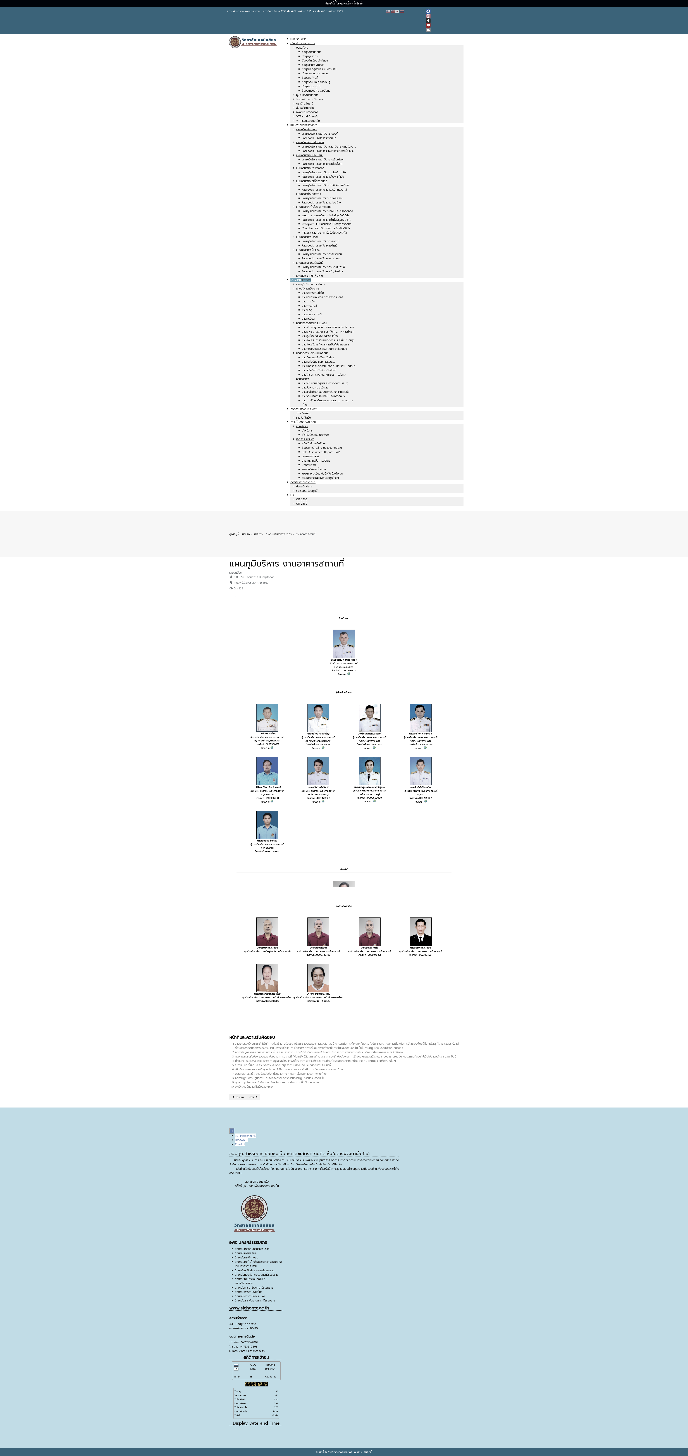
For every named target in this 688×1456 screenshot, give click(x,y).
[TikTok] (443, 20)
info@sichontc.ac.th (252, 1351)
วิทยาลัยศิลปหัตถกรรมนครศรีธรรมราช (256, 1274)
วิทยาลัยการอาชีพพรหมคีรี (250, 1296)
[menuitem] (298, 39)
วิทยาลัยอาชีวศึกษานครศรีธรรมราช (254, 1270)
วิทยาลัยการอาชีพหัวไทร (248, 1292)
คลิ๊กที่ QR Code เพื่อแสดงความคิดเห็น (257, 1186)
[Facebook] (443, 11)
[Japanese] (397, 11)
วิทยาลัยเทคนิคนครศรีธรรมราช (252, 1249)
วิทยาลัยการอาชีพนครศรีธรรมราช (254, 1287)
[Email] (443, 30)
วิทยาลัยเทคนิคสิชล (246, 1253)
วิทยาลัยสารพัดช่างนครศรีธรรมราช (255, 1300)
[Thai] (402, 11)
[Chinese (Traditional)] (393, 11)
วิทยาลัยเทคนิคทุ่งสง (246, 1257)
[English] (388, 11)
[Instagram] (443, 16)
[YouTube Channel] (443, 25)
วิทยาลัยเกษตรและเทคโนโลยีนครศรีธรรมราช (251, 1281)
